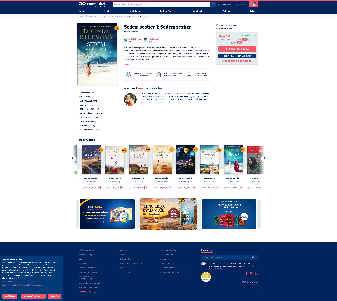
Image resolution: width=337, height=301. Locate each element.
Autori (122, 268)
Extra (253, 11)
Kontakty (123, 250)
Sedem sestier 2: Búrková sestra (233, 178)
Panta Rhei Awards (168, 250)
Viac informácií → (8, 282)
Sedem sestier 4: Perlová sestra (138, 178)
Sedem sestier (91, 121)
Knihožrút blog (166, 259)
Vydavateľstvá (125, 272)
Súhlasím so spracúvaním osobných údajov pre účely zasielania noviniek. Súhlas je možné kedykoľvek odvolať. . (231, 265)
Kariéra (123, 254)
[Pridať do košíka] (99, 187)
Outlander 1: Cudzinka (256, 178)
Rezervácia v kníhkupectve (131, 263)
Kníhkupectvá (125, 259)
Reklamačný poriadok (88, 272)
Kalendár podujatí (167, 263)
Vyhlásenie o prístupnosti (89, 283)
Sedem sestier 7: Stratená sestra (91, 178)
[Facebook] (246, 273)
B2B (80, 259)
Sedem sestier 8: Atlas (185, 178)
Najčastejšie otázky (86, 263)
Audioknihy (135, 11)
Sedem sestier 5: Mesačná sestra (114, 178)
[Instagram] (256, 273)
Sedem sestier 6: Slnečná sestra (162, 178)
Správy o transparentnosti (90, 287)
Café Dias (227, 11)
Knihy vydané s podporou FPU (172, 272)
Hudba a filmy (166, 11)
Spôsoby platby (85, 254)
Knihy (82, 11)
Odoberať (249, 257)
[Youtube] (251, 273)
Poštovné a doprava (87, 250)
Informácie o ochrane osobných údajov (88, 277)
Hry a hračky (198, 11)
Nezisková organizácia (169, 268)
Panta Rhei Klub (166, 254)
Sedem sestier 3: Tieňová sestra (209, 178)
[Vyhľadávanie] (213, 4)
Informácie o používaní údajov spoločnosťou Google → (23, 285)
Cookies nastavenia (251, 288)
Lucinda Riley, (183, 182)
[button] (9, 296)
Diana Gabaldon (257, 182)
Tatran (96, 117)
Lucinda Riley (131, 31)
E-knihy (107, 11)
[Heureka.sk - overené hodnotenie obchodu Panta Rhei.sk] (206, 277)
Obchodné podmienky (88, 268)
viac (126, 65)
